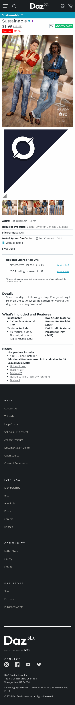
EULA (7, 691)
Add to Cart (63, 26)
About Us (9, 503)
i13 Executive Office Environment (30, 376)
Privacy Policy (59, 687)
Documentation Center (17, 447)
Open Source (11, 455)
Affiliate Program (13, 440)
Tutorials (9, 416)
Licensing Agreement (16, 687)
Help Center (11, 424)
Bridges (8, 527)
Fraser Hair (16, 369)
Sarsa (33, 221)
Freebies (9, 599)
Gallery (8, 559)
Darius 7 (15, 380)
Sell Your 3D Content (16, 432)
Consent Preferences (16, 463)
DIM (59, 238)
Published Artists (13, 607)
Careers (8, 519)
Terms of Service (39, 687)
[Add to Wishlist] (52, 26)
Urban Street (18, 366)
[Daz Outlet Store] (37, 197)
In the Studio (11, 551)
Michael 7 (16, 373)
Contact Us (10, 408)
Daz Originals (19, 221)
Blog (6, 495)
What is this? (63, 265)
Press (7, 511)
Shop (7, 591)
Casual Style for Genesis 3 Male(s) (47, 226)
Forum (8, 567)
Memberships (12, 487)
